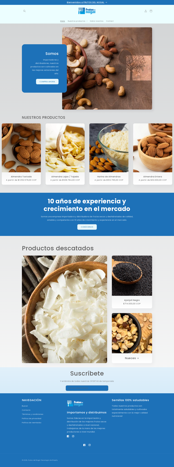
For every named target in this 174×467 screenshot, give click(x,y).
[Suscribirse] (105, 388)
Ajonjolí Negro (132, 300)
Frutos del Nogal (34, 460)
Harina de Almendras (109, 176)
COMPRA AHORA (47, 81)
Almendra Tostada (21, 176)
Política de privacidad (31, 418)
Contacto (26, 410)
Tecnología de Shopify (49, 460)
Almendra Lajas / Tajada (65, 176)
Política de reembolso (31, 422)
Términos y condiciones (32, 414)
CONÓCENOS (87, 227)
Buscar (25, 406)
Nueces (130, 358)
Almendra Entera (152, 176)
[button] (24, 11)
